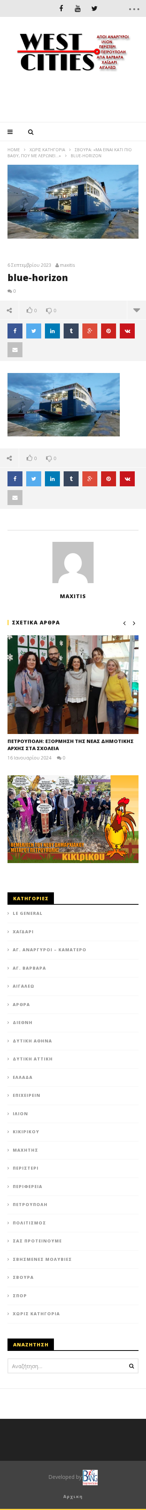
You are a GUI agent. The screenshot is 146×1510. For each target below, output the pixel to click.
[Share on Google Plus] (89, 330)
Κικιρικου (26, 1131)
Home (13, 149)
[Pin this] (108, 330)
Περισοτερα (136, 310)
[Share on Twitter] (33, 330)
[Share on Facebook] (14, 330)
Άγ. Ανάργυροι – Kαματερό (49, 949)
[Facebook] (60, 8)
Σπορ (20, 1295)
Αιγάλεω (23, 986)
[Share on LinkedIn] (52, 330)
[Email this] (14, 349)
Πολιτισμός (29, 1223)
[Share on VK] (127, 330)
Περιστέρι (26, 1168)
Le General (28, 913)
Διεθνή (23, 1022)
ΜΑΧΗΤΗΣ (25, 1150)
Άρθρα (21, 1004)
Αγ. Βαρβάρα (29, 968)
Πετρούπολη (30, 1204)
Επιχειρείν (26, 1095)
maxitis (67, 265)
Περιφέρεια (27, 1186)
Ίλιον (20, 1113)
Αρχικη (73, 1496)
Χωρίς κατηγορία (47, 149)
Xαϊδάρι (23, 931)
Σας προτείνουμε (37, 1241)
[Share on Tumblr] (71, 330)
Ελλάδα (23, 1077)
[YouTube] (77, 8)
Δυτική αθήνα (32, 1041)
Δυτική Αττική (33, 1059)
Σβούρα (23, 1277)
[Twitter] (94, 8)
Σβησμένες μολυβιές (42, 1259)
